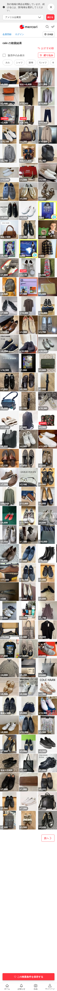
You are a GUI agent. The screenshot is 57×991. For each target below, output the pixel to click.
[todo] (53, 27)
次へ (46, 838)
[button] (47, 27)
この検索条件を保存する (30, 976)
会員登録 (7, 34)
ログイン (19, 34)
